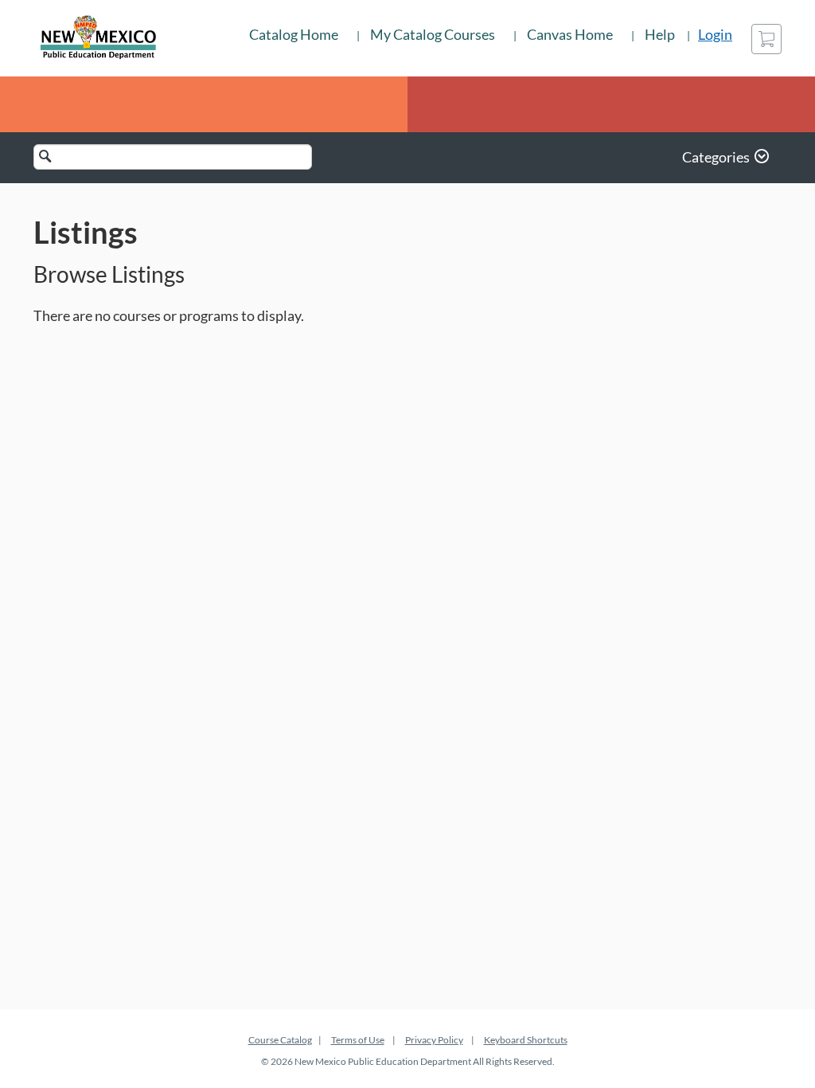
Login (715, 34)
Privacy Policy (434, 1040)
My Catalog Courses (432, 34)
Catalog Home (293, 34)
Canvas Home (570, 34)
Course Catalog (280, 1040)
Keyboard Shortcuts (525, 1040)
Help (660, 34)
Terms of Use (357, 1040)
